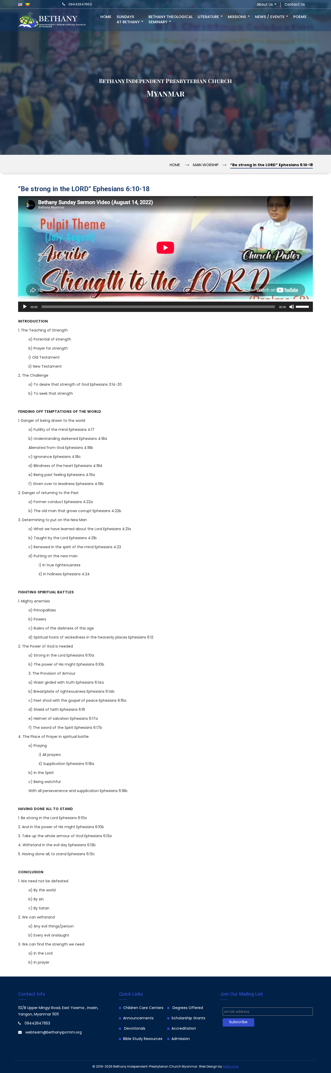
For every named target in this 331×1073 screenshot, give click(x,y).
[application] (165, 307)
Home (105, 17)
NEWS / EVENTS (270, 17)
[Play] (24, 306)
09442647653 (80, 4)
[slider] (303, 306)
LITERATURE (209, 17)
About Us (265, 5)
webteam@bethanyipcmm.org (53, 1032)
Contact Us (294, 5)
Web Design (208, 1067)
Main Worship (206, 165)
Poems (299, 17)
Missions (237, 17)
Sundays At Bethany (129, 20)
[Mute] (291, 306)
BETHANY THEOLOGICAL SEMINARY (170, 20)
